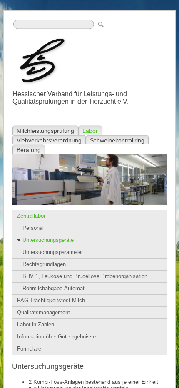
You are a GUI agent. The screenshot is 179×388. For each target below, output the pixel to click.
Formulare (29, 349)
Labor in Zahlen (35, 324)
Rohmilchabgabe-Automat (53, 288)
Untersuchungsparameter (52, 252)
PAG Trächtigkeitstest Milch (51, 300)
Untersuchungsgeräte (48, 240)
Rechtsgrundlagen (44, 264)
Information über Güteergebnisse (56, 336)
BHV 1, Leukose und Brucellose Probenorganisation (84, 276)
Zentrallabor (31, 216)
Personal (33, 228)
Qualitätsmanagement (43, 312)
